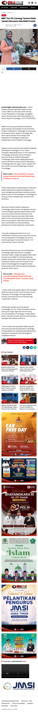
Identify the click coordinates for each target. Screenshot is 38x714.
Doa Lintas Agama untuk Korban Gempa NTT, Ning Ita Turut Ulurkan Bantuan (28, 407)
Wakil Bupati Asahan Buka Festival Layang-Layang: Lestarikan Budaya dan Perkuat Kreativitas (8, 388)
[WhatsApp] (35, 347)
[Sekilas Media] (12, 3)
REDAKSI (30, 703)
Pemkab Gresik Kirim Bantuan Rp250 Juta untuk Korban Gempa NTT (27, 388)
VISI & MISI (13, 706)
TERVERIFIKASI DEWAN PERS (10, 701)
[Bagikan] (35, 25)
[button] (29, 3)
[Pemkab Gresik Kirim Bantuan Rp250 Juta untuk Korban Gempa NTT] (28, 379)
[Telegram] (31, 347)
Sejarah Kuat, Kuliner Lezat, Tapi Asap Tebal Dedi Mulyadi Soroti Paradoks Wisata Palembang (27, 369)
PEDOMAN (4, 706)
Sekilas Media (9, 24)
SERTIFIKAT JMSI (26, 701)
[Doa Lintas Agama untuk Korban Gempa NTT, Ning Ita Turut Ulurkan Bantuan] (28, 398)
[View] (28, 68)
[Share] (13, 68)
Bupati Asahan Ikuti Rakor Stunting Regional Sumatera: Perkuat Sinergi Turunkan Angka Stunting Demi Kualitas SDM (9, 369)
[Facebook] (24, 347)
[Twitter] (27, 347)
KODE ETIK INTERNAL (18, 703)
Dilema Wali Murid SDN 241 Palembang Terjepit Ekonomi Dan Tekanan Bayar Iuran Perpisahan (9, 407)
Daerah (4, 15)
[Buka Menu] (32, 3)
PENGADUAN (5, 703)
